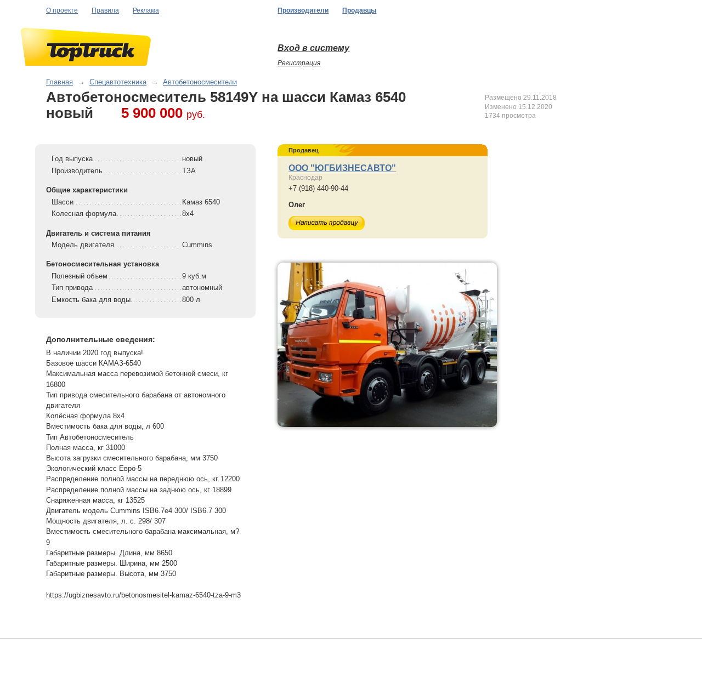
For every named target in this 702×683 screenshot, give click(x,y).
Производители (303, 10)
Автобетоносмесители (200, 82)
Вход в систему (313, 48)
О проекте (62, 10)
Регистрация (299, 63)
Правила (105, 10)
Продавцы (359, 10)
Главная (59, 82)
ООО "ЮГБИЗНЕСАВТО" (342, 168)
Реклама (146, 10)
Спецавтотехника (117, 82)
